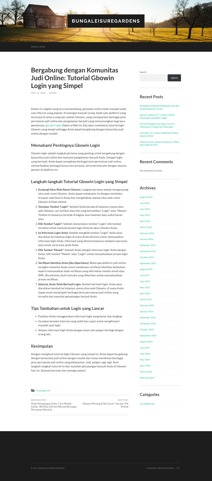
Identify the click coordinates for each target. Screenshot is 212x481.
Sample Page (38, 47)
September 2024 (148, 335)
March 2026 (146, 227)
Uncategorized (43, 390)
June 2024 (145, 353)
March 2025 (146, 299)
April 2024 (145, 365)
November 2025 (148, 251)
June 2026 (145, 209)
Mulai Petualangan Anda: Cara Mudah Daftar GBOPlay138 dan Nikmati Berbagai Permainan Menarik (54, 405)
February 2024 (147, 377)
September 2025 (148, 263)
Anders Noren (165, 468)
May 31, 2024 (38, 93)
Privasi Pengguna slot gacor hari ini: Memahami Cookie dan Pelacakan (157, 125)
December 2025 (148, 245)
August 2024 (146, 341)
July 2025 (144, 275)
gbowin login (53, 125)
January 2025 (146, 311)
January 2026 (146, 239)
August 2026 (146, 197)
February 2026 (147, 233)
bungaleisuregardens (106, 21)
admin (53, 93)
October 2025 (147, 257)
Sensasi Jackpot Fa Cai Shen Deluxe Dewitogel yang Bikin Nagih (157, 116)
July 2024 (144, 347)
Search (143, 72)
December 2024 (148, 317)
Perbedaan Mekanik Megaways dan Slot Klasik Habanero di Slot (159, 107)
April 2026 (145, 221)
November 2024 (148, 323)
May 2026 (145, 215)
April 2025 (145, 293)
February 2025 (147, 305)
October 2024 (147, 329)
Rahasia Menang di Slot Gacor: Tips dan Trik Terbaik (105, 403)
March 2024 (146, 371)
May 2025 (145, 287)
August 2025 (146, 269)
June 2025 (145, 281)
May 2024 (145, 359)
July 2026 (144, 203)
